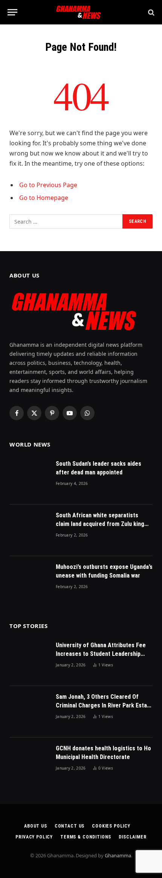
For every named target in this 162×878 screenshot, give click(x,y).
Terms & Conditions (85, 837)
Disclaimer (132, 837)
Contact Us (69, 826)
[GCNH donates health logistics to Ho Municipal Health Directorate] (29, 763)
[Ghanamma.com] (80, 12)
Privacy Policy (34, 837)
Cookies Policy (111, 826)
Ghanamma (118, 855)
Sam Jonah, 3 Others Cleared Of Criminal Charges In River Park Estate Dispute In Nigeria (104, 705)
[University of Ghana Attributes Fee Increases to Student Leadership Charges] (29, 660)
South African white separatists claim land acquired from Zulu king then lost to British (100, 524)
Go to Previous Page (48, 185)
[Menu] (12, 12)
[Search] (150, 12)
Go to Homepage (43, 198)
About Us (35, 826)
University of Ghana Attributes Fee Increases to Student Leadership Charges (101, 654)
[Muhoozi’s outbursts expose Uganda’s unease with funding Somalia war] (29, 582)
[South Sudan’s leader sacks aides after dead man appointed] (29, 478)
